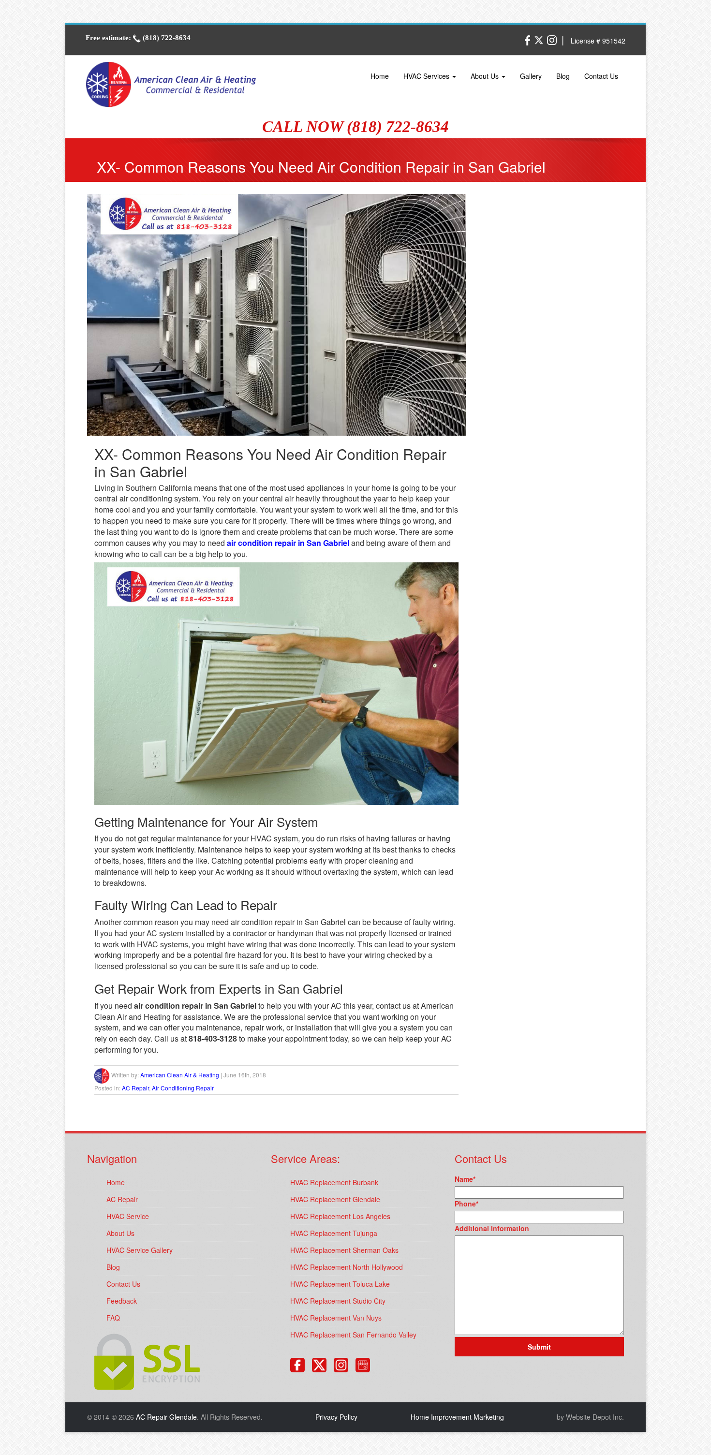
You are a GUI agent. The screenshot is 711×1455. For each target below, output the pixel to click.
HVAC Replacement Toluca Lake (340, 1284)
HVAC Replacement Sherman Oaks (344, 1250)
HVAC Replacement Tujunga (333, 1233)
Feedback (121, 1301)
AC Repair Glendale (166, 1417)
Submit (539, 1347)
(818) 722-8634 (166, 38)
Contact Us (601, 76)
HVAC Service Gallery (139, 1250)
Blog (563, 76)
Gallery (531, 76)
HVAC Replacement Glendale (335, 1199)
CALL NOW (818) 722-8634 (355, 126)
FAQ (113, 1318)
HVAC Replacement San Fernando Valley (353, 1334)
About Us (486, 76)
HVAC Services (427, 76)
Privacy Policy (336, 1417)
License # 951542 (598, 40)
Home (379, 76)
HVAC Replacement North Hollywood (346, 1267)
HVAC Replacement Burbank (334, 1182)
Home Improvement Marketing (457, 1417)
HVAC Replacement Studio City (337, 1301)
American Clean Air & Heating (179, 1075)
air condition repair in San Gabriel (288, 542)
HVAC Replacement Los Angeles (340, 1216)
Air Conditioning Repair (183, 1088)
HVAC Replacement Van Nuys (336, 1318)
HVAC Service (127, 1216)
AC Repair (135, 1088)
